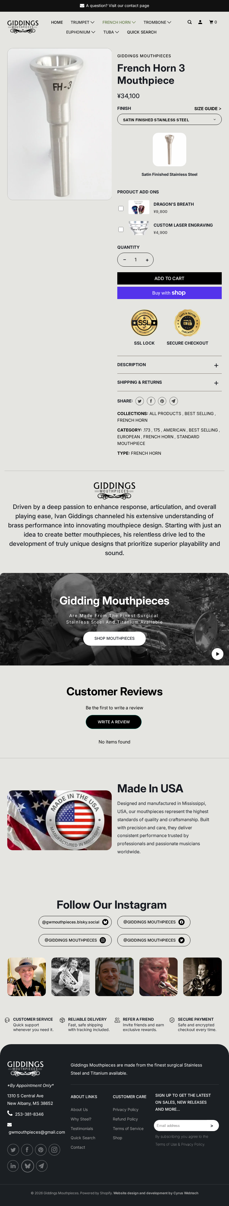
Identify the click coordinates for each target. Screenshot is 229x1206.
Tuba (109, 32)
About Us (79, 1109)
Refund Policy (125, 1119)
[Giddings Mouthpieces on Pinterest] (41, 1150)
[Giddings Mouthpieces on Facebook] (27, 1150)
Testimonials (82, 1128)
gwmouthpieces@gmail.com (37, 1132)
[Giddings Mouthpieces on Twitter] (13, 1150)
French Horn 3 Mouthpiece (151, 74)
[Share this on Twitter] (139, 401)
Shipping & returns (168, 382)
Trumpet (80, 22)
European (129, 436)
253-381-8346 (29, 1114)
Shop (117, 1137)
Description (168, 365)
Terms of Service (128, 1128)
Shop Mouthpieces (114, 638)
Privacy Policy (126, 1109)
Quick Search (141, 32)
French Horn (117, 22)
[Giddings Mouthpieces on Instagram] (55, 1150)
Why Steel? (81, 1119)
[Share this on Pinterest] (161, 401)
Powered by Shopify (96, 1193)
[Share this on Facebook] (150, 401)
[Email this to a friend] (173, 401)
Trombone (155, 22)
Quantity (128, 247)
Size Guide (206, 108)
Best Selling (200, 413)
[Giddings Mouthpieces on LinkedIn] (13, 1166)
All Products (165, 413)
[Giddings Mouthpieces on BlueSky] (28, 1166)
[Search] (190, 22)
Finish (124, 108)
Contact (78, 1147)
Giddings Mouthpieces (144, 55)
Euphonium (78, 32)
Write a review (114, 721)
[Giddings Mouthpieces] (22, 27)
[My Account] (200, 22)
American (175, 430)
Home (57, 22)
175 (157, 430)
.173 (147, 430)
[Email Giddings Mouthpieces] (42, 1166)
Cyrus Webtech (185, 1193)
